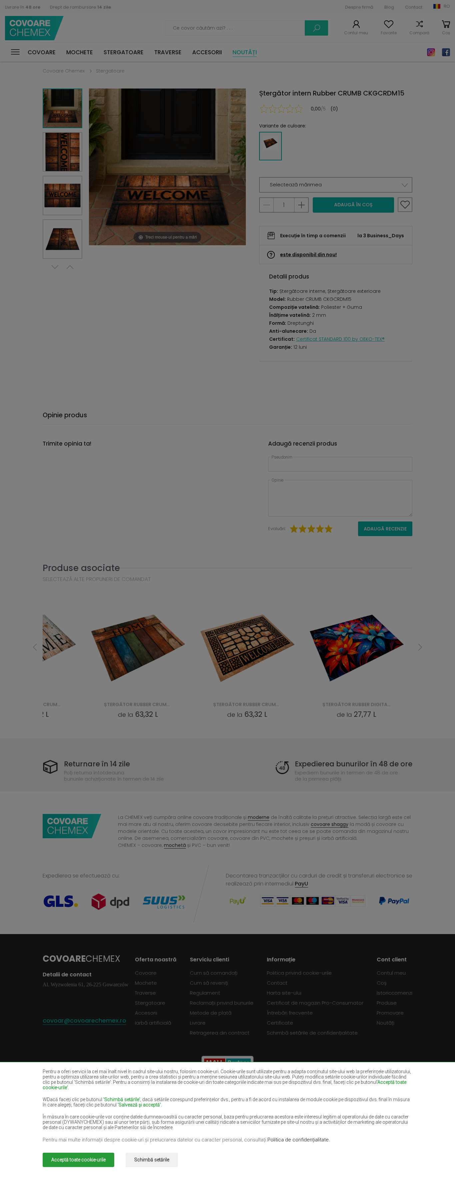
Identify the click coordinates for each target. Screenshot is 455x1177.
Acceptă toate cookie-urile (78, 1159)
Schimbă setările (151, 1159)
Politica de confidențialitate (298, 1140)
